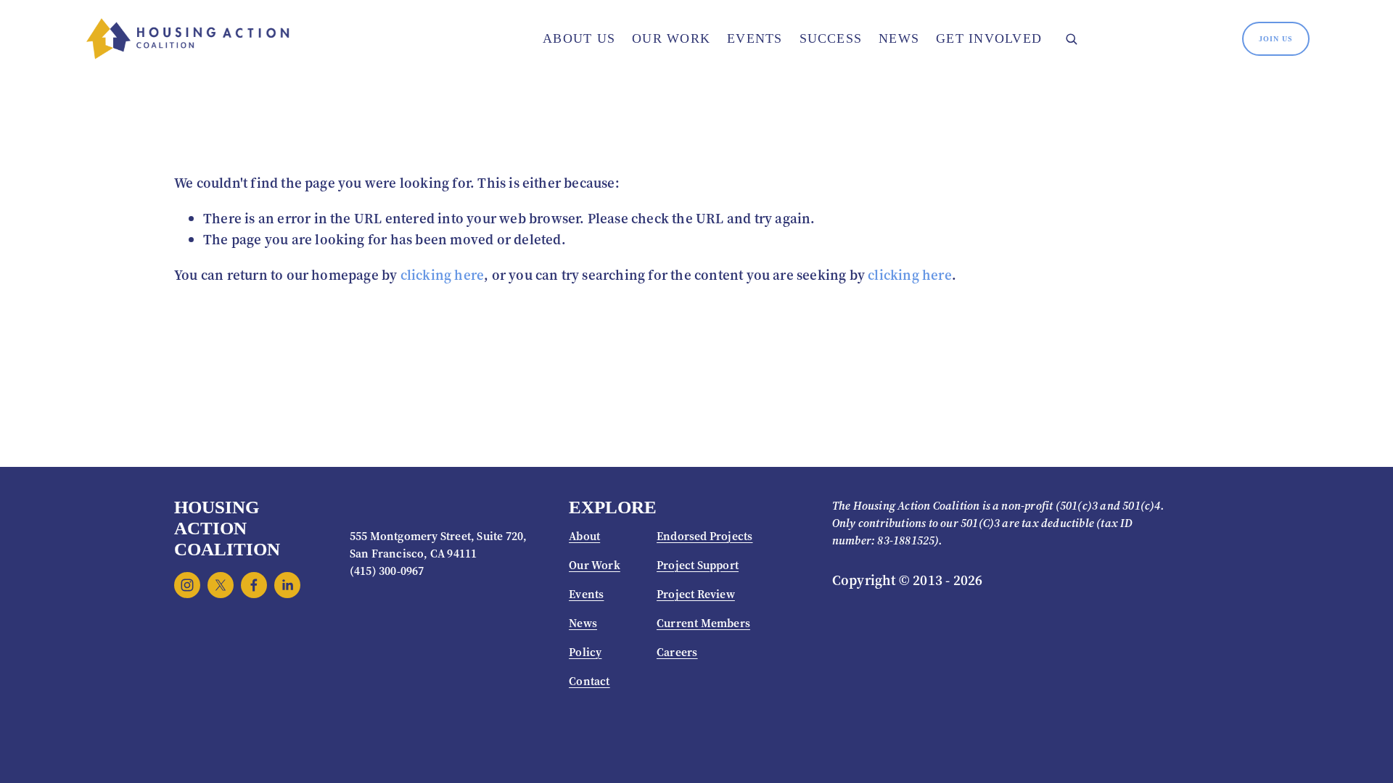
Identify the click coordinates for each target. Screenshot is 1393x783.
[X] (220, 585)
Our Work (671, 38)
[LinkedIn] (287, 585)
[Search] (1070, 39)
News (899, 38)
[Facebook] (254, 585)
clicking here (442, 274)
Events (754, 38)
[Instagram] (187, 585)
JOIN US (1276, 39)
